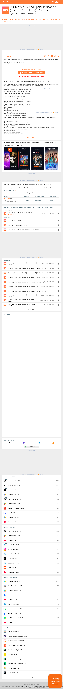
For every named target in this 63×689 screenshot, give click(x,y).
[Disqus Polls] (31, 335)
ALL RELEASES (36, 52)
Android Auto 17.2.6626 (13, 554)
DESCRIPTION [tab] (14, 52)
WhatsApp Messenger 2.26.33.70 (16, 608)
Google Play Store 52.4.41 (14, 494)
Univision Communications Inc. (24, 14)
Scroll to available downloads (32, 72)
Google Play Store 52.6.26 (14, 517)
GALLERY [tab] (21, 52)
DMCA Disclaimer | (46, 686)
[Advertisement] (31, 37)
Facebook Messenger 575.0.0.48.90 (16, 595)
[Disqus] (31, 376)
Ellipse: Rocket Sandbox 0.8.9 (15, 586)
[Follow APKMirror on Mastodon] (24, 443)
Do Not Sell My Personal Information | (33, 686)
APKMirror (8, 2)
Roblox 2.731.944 (12, 512)
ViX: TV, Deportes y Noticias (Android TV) (17, 225)
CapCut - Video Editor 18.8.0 (14, 480)
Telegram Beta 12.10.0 (13, 604)
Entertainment (8, 56)
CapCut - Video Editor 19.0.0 (14, 490)
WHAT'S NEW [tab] (6, 52)
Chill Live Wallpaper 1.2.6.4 (14, 631)
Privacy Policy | (20, 686)
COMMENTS (44, 52)
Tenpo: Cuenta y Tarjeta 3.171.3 (15, 650)
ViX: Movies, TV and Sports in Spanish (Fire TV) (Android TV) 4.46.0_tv (24, 277)
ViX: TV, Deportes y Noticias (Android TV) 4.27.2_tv (20, 212)
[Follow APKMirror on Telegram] (39, 443)
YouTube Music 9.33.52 (13, 572)
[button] (45, 56)
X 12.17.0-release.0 (12, 558)
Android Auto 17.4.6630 (13, 563)
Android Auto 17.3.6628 (13, 544)
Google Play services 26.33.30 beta (16, 618)
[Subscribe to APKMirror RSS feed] (53, 443)
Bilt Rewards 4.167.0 (13, 672)
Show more (30, 137)
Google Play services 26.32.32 (15, 581)
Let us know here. (35, 684)
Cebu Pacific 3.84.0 (12, 654)
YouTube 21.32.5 (12, 522)
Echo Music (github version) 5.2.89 (16, 508)
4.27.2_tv (7, 198)
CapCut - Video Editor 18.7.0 (14, 499)
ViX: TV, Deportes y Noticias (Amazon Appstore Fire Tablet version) (24, 229)
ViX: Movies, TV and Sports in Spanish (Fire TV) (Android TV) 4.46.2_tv (24, 273)
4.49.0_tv (19, 145)
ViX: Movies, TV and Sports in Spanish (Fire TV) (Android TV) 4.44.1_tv (24, 286)
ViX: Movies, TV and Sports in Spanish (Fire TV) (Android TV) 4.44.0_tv (24, 291)
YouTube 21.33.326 (12, 599)
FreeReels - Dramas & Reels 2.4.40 (16, 640)
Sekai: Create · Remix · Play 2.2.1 (15, 659)
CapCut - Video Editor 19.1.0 (14, 485)
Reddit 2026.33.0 (12, 567)
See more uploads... (31, 309)
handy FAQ (32, 187)
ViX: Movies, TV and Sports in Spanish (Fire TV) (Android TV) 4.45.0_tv (24, 282)
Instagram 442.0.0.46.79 (14, 549)
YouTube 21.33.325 (12, 622)
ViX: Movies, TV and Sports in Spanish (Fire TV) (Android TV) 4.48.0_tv (24, 268)
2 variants (11, 214)
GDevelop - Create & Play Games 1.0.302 (17, 636)
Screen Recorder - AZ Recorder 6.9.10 (17, 645)
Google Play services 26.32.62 (15, 590)
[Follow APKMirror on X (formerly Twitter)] (10, 443)
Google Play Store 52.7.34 (14, 503)
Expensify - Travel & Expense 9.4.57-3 (17, 663)
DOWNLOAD (28, 52)
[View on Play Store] (52, 56)
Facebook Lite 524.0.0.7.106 (14, 613)
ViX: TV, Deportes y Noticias (14, 220)
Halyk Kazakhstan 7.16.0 (14, 668)
